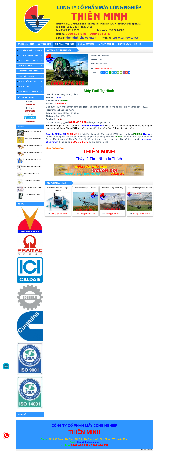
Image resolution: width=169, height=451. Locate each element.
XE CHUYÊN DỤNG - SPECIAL (29, 71)
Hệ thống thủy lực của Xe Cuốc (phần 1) (33, 153)
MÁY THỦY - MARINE (26, 76)
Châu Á (150, 449)
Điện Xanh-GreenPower (28, 91)
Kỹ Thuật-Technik (106, 44)
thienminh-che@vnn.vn (92, 125)
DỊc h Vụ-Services (86, 44)
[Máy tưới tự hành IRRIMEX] (67, 85)
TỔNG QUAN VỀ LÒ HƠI (32, 194)
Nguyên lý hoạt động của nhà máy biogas (33, 132)
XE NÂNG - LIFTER (25, 66)
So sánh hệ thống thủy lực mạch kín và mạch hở (33, 188)
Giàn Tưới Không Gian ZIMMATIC (140, 188)
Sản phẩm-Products (64, 44)
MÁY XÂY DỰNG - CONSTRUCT (29, 60)
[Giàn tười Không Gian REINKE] (85, 211)
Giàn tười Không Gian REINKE (85, 188)
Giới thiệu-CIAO (44, 44)
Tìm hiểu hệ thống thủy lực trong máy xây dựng (32, 181)
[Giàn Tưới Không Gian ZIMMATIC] (139, 211)
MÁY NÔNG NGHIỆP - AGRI (28, 55)
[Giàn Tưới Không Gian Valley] (112, 211)
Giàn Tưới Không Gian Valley (112, 188)
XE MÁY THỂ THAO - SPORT (28, 81)
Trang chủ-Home (26, 44)
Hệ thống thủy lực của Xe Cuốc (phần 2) (33, 146)
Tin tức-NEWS (124, 44)
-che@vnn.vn (92, 442)
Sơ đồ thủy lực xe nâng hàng (32, 139)
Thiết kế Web (144, 449)
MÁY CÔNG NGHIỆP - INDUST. (29, 50)
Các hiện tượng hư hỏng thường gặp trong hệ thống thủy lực (32, 167)
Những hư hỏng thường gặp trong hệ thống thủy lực (33, 174)
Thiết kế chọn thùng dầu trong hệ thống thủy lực (32, 160)
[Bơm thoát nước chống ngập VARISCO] (57, 211)
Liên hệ (137, 44)
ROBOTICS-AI (24, 86)
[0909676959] (6, 368)
